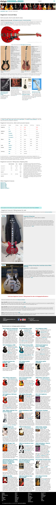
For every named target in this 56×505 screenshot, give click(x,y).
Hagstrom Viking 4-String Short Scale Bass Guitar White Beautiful (37, 266)
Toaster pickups (44, 391)
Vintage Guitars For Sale (34, 320)
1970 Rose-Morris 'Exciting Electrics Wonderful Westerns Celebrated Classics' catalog (10, 461)
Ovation (29, 499)
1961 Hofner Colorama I (9, 377)
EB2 (9, 139)
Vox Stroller (11, 477)
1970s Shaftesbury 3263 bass (25, 411)
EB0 (9, 143)
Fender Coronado (5, 119)
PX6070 (10, 147)
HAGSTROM (2, 11)
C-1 (9, 127)
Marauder (28, 396)
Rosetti (42, 349)
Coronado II (11, 137)
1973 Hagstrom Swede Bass (10, 328)
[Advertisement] (21, 109)
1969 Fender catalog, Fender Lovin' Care (41, 427)
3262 (47, 454)
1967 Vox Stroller (7, 476)
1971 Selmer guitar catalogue (24, 362)
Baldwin (3, 494)
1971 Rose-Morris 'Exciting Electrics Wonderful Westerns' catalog (26, 461)
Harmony (16, 498)
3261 (39, 454)
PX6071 (10, 149)
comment (37, 207)
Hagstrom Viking (8, 22)
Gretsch (16, 495)
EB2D (10, 141)
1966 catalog (4, 93)
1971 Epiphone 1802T (41, 328)
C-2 (9, 129)
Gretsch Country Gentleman (31, 119)
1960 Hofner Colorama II (42, 377)
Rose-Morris (15, 347)
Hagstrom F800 (3, 186)
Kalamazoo (30, 494)
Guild (16, 496)
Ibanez (29, 492)
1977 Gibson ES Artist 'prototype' (41, 476)
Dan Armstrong (5, 495)
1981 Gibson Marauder (25, 394)
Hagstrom (17, 497)
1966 (5, 70)
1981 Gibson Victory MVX (26, 345)
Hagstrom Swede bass (13, 329)
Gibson (16, 492)
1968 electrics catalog (36, 91)
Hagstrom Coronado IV (4, 188)
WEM (42, 499)
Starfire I (10, 145)
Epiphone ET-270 (43, 332)
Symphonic (28, 445)
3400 (8, 351)
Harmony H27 (16, 119)
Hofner (16, 500)
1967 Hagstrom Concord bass (25, 44)
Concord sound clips (27, 20)
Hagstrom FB (2, 182)
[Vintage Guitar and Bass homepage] (12, 1)
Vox (42, 498)
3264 (48, 451)
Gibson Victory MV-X (29, 346)
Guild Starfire (21, 119)
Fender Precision (27, 450)
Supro (42, 497)
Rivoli (10, 131)
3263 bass (30, 418)
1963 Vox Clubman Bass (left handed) (25, 476)
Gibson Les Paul (24, 340)
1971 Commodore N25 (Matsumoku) (25, 378)
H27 (9, 153)
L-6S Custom (13, 425)
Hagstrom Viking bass (29, 216)
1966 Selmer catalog (26, 94)
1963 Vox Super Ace (8, 427)
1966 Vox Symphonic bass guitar (26, 443)
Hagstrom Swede (3, 187)
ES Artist (44, 479)
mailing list (5, 320)
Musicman (30, 498)
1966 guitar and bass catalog (16, 87)
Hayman (16, 499)
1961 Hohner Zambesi (41, 410)
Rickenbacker (30, 501)
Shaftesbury (10, 346)
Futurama (3, 499)
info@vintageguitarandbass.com (9, 319)
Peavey (29, 500)
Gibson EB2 (11, 119)
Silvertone (43, 496)
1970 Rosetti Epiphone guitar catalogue (41, 345)
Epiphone (3, 497)
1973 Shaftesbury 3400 (25, 328)
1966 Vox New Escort (25, 427)
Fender (3, 498)
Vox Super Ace (12, 428)
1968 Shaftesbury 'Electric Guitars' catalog (42, 443)
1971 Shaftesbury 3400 (9, 345)
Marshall (29, 496)
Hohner (16, 501)
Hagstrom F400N (3, 184)
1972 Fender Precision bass (43, 459)
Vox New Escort (28, 428)
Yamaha (42, 500)
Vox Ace (6, 436)
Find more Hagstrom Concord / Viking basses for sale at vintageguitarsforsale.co (28, 296)
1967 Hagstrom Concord (17, 20)
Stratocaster (21, 357)
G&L (2, 500)
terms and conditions (22, 503)
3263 (38, 455)
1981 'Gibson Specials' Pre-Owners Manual (10, 411)
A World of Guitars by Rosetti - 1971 (9, 362)
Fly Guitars (32, 319)
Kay (28, 495)
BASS (7, 11)
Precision (10, 133)
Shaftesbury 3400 (27, 330)
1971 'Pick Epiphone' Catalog (41, 394)
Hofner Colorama (11, 379)
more (33, 226)
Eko (2, 496)
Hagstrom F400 (3, 183)
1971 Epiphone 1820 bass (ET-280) (10, 394)
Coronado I (11, 135)
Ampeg (3, 492)
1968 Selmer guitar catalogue (40, 362)
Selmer (16, 380)
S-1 (8, 425)
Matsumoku (31, 333)
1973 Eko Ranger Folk (9, 443)
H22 (9, 151)
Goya (16, 494)
